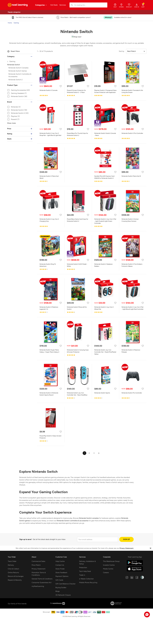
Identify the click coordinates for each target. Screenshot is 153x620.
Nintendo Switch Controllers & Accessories (19, 75)
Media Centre (108, 569)
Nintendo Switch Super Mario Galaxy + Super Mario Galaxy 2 (49, 351)
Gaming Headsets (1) (17, 93)
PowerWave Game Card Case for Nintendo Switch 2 (77, 220)
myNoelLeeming (38, 586)
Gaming (12, 61)
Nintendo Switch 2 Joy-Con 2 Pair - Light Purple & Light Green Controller (105, 221)
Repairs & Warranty (15, 580)
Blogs (57, 591)
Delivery (11, 565)
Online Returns (13, 573)
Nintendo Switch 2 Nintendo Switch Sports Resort (49, 394)
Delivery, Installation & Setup (87, 562)
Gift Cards (59, 580)
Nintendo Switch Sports (102, 393)
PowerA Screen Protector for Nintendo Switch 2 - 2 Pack (76, 91)
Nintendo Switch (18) (17, 110)
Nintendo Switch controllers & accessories (72, 521)
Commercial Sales (38, 561)
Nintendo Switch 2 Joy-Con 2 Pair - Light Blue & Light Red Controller (133, 308)
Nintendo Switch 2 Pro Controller (132, 133)
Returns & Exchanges (15, 576)
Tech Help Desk (85, 571)
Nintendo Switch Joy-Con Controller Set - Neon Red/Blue (77, 394)
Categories (40, 5)
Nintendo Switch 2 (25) (18, 113)
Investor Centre (109, 565)
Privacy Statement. (127, 548)
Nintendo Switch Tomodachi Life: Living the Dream (132, 91)
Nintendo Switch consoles (89, 518)
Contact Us (59, 565)
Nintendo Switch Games (17, 71)
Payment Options (61, 576)
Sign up (126, 539)
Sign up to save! (25, 539)
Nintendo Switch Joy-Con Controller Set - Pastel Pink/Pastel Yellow (105, 352)
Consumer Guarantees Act (41, 582)
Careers (106, 573)
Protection (83, 568)
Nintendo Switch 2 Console (48, 90)
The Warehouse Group (111, 561)
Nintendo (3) (14, 107)
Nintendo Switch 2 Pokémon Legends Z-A (49, 308)
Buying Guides (60, 587)
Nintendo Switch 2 (15, 80)
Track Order (12, 561)
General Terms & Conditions (42, 579)
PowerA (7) (13, 119)
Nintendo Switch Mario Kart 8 (131, 176)
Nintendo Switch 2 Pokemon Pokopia (131, 351)
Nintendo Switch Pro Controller (132, 393)
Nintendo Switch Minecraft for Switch (77, 308)
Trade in (82, 575)
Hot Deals (54, 5)
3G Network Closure (63, 595)
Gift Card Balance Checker (65, 584)
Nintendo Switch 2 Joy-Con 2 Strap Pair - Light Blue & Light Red (50, 134)
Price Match (36, 565)
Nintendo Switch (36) (17, 96)
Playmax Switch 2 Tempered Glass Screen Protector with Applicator (105, 91)
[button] (136, 5)
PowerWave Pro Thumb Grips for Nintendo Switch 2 (77, 134)
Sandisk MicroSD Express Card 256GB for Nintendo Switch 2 (104, 177)
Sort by (121, 51)
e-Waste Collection (86, 579)
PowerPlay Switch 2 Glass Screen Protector (50, 437)
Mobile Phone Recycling (88, 582)
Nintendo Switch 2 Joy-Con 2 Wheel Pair (104, 308)
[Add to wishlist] (60, 86)
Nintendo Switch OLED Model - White (77, 265)
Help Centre (60, 561)
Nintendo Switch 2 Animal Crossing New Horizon (130, 220)
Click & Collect (13, 569)
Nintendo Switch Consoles (18, 68)
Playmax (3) (13, 116)
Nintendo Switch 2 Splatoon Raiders (103, 265)
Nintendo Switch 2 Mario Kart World (49, 177)
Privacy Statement (38, 569)
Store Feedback (61, 573)
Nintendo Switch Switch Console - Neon (105, 134)
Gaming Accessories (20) (18, 90)
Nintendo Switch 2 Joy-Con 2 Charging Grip (49, 220)
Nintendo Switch (18, 65)
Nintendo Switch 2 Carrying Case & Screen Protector (78, 351)
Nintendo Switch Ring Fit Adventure (48, 265)
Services (62, 5)
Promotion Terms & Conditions (39, 574)
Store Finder (60, 569)
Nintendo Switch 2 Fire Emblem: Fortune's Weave (132, 265)
